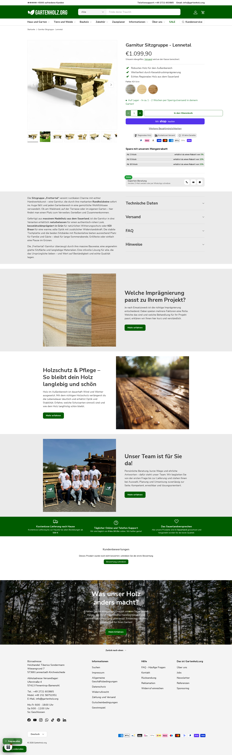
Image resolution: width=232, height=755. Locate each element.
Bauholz (84, 21)
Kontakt (145, 672)
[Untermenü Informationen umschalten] (147, 22)
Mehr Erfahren (116, 631)
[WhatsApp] (199, 182)
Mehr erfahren (135, 327)
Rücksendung (148, 677)
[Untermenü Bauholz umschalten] (90, 22)
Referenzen (183, 683)
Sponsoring (183, 688)
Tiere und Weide (63, 21)
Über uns (157, 21)
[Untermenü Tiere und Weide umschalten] (74, 22)
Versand (148, 59)
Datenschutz (99, 686)
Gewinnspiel (99, 707)
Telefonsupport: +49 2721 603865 (155, 2)
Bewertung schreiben (116, 561)
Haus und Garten (37, 21)
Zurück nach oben (115, 650)
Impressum (98, 672)
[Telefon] (187, 182)
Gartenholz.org (40, 742)
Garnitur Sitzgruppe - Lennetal (50, 29)
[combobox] (129, 12)
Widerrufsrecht (100, 692)
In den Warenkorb (183, 113)
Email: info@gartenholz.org (190, 2)
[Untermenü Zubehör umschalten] (107, 22)
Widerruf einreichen (152, 688)
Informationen (137, 21)
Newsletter (183, 677)
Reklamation (148, 683)
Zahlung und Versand (104, 697)
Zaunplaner (118, 21)
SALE (172, 21)
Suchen (96, 667)
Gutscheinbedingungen (105, 702)
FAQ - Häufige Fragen (153, 667)
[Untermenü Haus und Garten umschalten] (48, 22)
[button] (203, 12)
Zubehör (100, 21)
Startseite (31, 29)
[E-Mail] (193, 182)
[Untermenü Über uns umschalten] (164, 22)
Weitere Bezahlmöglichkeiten (165, 128)
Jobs (179, 672)
